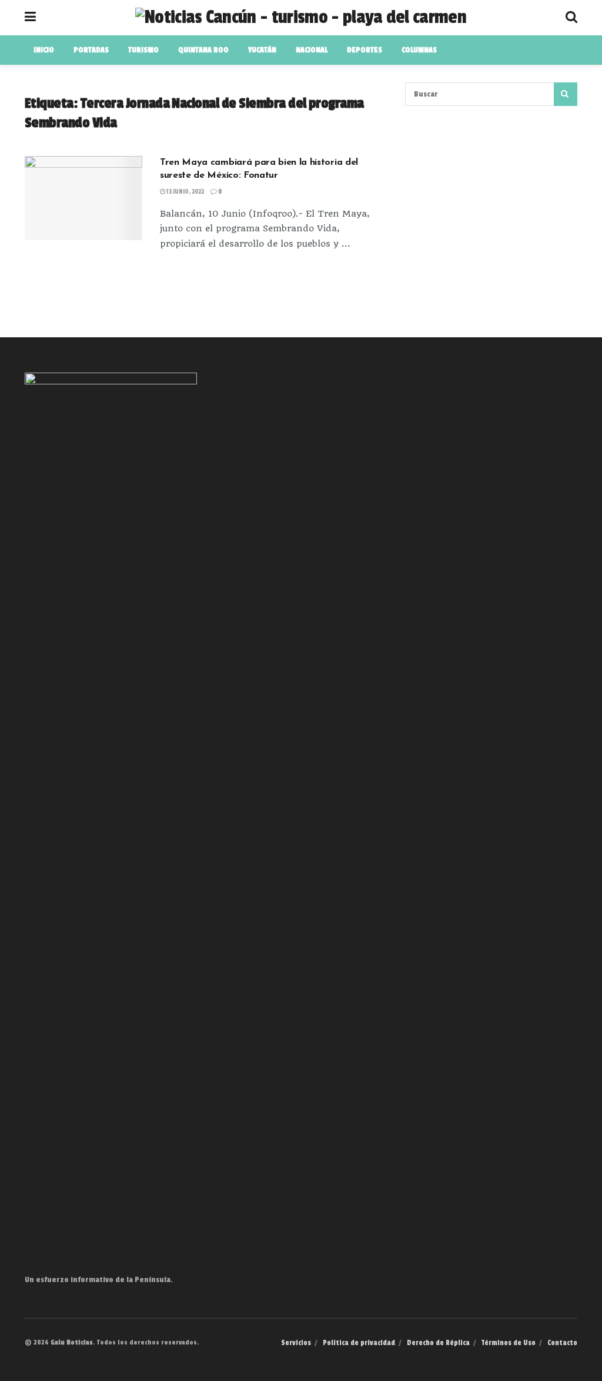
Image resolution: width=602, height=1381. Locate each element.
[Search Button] (565, 94)
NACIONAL (311, 50)
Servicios (296, 1343)
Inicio (44, 50)
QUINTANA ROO (203, 50)
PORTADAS (91, 50)
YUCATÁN (262, 50)
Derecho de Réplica (438, 1343)
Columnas (419, 50)
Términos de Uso (508, 1343)
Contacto (562, 1343)
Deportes (364, 50)
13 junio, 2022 (184, 191)
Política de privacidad (359, 1343)
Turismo (143, 50)
